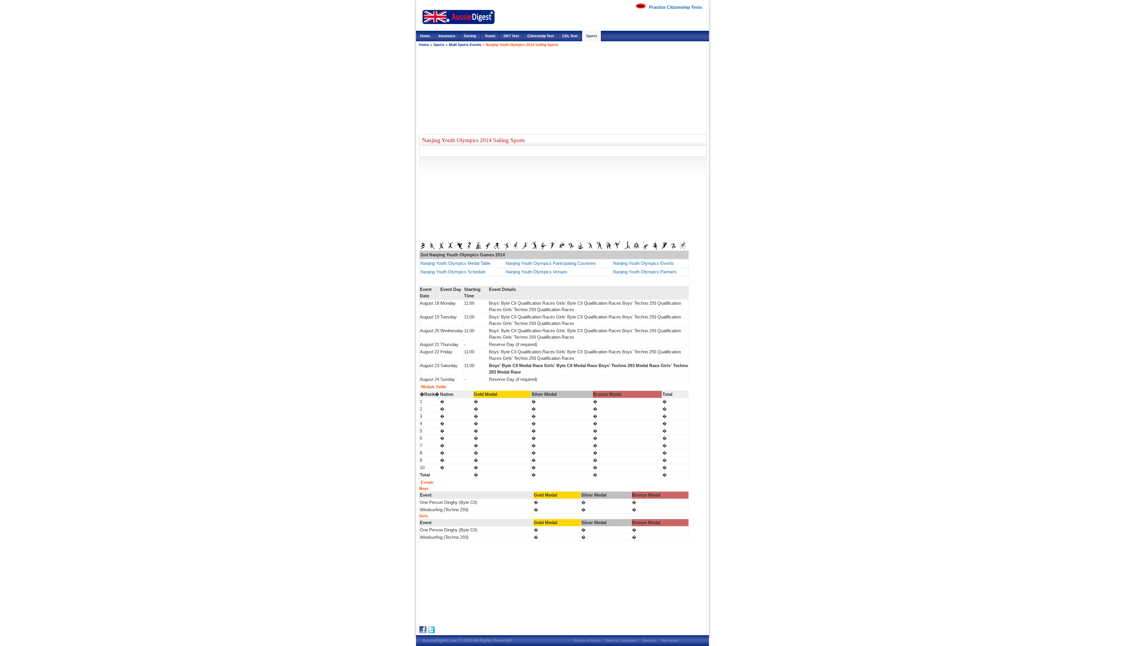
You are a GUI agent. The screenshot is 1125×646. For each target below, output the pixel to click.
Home (425, 36)
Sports (591, 36)
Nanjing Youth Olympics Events (643, 263)
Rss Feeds (670, 641)
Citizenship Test (540, 36)
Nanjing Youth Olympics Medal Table (456, 263)
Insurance (447, 36)
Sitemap (649, 641)
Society (470, 36)
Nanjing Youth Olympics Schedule (452, 271)
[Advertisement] (562, 91)
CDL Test (569, 36)
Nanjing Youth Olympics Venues (536, 271)
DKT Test (511, 36)
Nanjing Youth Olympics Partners (645, 271)
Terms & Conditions (621, 641)
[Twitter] (431, 631)
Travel (490, 36)
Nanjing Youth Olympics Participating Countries (551, 263)
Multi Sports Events (465, 45)
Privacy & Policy (587, 641)
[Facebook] (423, 631)
